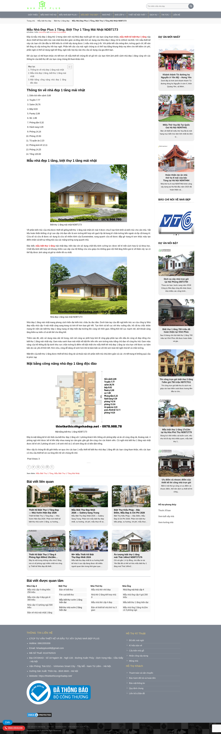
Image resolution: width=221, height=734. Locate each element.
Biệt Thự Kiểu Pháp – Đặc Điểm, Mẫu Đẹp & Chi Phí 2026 (129, 511)
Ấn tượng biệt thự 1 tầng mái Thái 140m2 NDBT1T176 (128, 556)
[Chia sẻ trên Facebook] (29, 467)
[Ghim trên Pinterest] (38, 467)
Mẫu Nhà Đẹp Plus (67, 15)
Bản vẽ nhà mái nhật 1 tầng (39, 612)
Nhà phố (106, 15)
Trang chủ (31, 21)
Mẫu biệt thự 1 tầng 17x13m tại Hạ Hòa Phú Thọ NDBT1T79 (176, 431)
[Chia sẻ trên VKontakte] (43, 467)
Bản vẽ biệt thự (66, 590)
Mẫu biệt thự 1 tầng (44, 473)
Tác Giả (50, 727)
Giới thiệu (33, 15)
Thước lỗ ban (164, 510)
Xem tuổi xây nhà (166, 516)
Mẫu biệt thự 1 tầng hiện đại (135, 602)
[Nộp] (191, 6)
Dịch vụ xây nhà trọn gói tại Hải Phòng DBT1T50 (176, 280)
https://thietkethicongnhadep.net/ (55, 676)
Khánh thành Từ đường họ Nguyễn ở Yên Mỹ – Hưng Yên (176, 76)
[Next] (187, 221)
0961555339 (15, 728)
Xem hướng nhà (165, 522)
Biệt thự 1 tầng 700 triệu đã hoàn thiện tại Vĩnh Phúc (176, 330)
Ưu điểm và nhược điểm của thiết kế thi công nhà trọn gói (176, 481)
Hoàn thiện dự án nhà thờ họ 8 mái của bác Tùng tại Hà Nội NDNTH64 (176, 178)
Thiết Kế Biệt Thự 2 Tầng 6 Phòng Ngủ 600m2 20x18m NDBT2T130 (42, 556)
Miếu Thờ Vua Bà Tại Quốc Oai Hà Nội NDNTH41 (176, 126)
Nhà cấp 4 (119, 15)
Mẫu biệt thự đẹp (44, 21)
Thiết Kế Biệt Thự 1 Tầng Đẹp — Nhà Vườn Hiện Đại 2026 (44, 511)
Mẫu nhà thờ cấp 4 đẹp (101, 602)
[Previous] (165, 221)
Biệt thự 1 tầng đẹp (61, 21)
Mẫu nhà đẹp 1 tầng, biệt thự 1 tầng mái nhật (48, 75)
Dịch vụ (153, 15)
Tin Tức (165, 15)
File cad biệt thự (66, 595)
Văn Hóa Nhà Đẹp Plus (78, 727)
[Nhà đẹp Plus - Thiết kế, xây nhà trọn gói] (60, 6)
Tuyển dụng (60, 727)
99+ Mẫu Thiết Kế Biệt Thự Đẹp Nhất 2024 (82, 556)
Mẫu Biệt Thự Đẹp (89, 15)
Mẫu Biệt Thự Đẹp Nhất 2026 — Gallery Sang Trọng (85, 511)
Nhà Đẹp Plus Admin (58, 32)
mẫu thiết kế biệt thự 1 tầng (133, 37)
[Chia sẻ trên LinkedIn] (47, 467)
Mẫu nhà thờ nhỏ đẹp (101, 590)
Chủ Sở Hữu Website (36, 727)
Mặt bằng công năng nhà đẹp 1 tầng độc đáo (48, 81)
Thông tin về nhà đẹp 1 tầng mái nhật (47, 70)
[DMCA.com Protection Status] (39, 715)
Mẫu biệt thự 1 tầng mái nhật (66, 473)
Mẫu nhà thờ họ (48, 15)
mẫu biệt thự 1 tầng (45, 246)
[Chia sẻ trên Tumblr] (52, 467)
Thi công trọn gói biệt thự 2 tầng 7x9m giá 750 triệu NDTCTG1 (176, 380)
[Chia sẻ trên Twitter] (33, 467)
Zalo (7, 722)
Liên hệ (176, 15)
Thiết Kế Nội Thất (136, 15)
